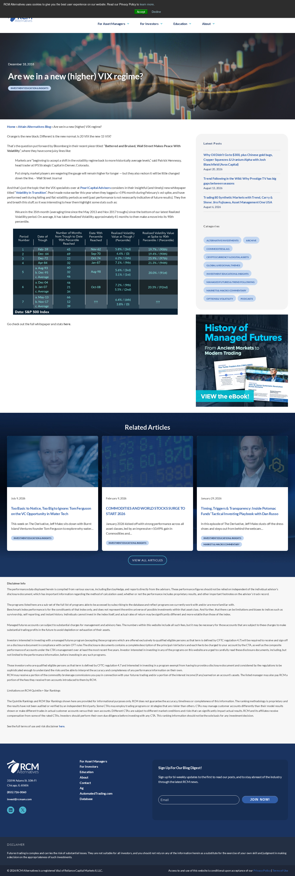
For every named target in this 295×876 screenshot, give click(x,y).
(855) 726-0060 (16, 792)
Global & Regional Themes (223, 265)
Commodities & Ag (217, 248)
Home (11, 126)
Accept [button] (141, 12)
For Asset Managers (111, 24)
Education (180, 24)
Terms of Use (280, 870)
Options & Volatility (219, 298)
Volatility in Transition (31, 192)
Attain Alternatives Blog (34, 126)
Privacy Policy (262, 870)
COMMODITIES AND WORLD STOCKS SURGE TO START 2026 (145, 511)
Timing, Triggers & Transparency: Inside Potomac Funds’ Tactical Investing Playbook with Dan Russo (239, 511)
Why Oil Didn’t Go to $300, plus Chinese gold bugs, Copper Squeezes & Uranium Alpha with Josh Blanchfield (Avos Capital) (238, 159)
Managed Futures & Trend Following (230, 282)
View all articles (147, 560)
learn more (147, 4)
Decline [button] (156, 12)
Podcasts (247, 298)
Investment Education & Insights (29, 88)
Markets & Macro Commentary (226, 290)
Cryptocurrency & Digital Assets (227, 257)
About (206, 24)
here (61, 726)
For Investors (149, 24)
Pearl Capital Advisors (95, 188)
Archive (251, 240)
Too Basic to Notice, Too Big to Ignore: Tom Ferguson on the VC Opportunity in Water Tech (51, 511)
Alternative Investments (222, 240)
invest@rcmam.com (19, 799)
